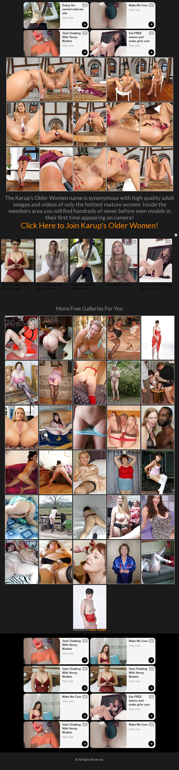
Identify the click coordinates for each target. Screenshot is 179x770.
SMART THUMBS (97, 630)
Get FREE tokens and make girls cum (139, 37)
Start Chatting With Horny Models (72, 37)
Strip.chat (67, 17)
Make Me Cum (138, 5)
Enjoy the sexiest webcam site (73, 9)
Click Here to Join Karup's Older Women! (89, 225)
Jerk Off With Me (117, 284)
